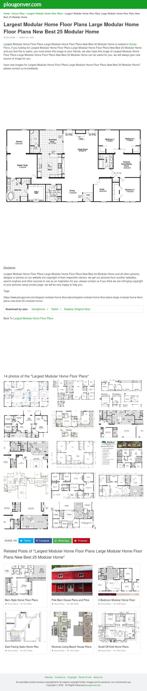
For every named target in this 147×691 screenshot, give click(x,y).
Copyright (72, 677)
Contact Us (60, 677)
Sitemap (49, 677)
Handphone (38, 309)
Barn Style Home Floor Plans (21, 600)
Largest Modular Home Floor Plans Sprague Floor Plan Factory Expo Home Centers (45, 403)
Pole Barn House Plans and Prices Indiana (76, 600)
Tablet (54, 309)
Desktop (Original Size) (77, 309)
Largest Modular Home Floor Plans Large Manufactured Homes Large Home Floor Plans (47, 464)
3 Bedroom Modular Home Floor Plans (120, 600)
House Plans (9, 37)
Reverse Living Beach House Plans (71, 646)
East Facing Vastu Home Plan (22, 646)
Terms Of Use (85, 677)
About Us (97, 677)
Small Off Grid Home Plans (113, 646)
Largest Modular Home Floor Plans (33, 318)
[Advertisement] (73, 98)
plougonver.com (22, 4)
